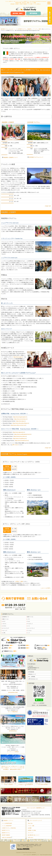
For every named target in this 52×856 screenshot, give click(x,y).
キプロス (4, 625)
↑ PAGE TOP (47, 206)
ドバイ (28, 625)
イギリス (4, 623)
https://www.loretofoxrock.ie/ (21, 440)
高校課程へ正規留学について (10, 157)
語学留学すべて (5, 616)
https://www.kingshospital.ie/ (20, 417)
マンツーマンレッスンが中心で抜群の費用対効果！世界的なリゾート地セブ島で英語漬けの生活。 (26, 784)
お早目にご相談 (19, 581)
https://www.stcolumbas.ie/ (20, 419)
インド (28, 632)
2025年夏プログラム (33, 122)
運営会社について (32, 674)
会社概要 (29, 828)
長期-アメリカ (5, 619)
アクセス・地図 (31, 825)
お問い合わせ (15, 444)
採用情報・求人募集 (32, 830)
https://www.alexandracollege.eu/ (21, 423)
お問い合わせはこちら (33, 678)
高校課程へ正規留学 (8, 122)
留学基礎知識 (31, 671)
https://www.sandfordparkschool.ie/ (22, 434)
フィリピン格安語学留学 (7, 825)
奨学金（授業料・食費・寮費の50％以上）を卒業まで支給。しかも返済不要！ (8, 784)
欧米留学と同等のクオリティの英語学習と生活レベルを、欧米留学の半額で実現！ (42, 784)
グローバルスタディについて (36, 820)
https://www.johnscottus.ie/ (20, 436)
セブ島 (3, 632)
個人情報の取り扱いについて (33, 835)
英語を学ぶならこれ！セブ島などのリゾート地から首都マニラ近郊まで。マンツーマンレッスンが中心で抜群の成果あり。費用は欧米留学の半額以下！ (12, 768)
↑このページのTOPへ (45, 588)
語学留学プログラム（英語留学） (25, 29)
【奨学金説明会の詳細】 (13, 692)
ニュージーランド (31, 628)
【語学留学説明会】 (13, 730)
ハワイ (28, 619)
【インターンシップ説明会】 (13, 751)
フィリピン (29, 630)
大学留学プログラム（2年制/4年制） (9, 828)
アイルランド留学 (37, 29)
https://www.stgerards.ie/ (19, 432)
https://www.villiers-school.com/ (18, 425)
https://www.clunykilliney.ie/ (19, 438)
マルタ (28, 621)
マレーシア (4, 630)
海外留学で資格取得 (6, 835)
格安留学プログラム (6, 832)
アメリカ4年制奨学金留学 (7, 823)
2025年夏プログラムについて (36, 157)
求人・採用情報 (31, 676)
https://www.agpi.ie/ (18, 357)
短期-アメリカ (30, 616)
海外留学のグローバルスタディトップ (9, 29)
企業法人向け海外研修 (6, 837)
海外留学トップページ (8, 820)
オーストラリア (5, 628)
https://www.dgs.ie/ (20, 421)
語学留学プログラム (6, 830)
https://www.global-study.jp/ (46, 854)
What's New (30, 823)
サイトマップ (30, 832)
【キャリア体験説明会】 (13, 711)
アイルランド (30, 623)
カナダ (3, 621)
